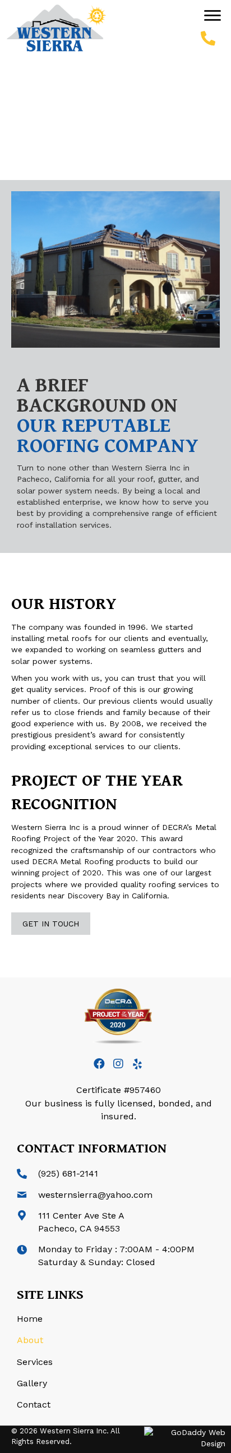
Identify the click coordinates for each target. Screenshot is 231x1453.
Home (30, 1318)
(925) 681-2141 (68, 1173)
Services (35, 1362)
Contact (33, 1404)
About (30, 1340)
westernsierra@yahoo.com (95, 1194)
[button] (212, 16)
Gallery (32, 1383)
